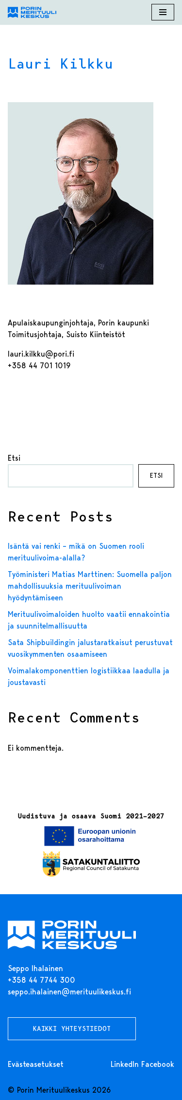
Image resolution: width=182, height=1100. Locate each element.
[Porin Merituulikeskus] (32, 12)
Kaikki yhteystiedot (72, 1028)
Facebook (157, 1064)
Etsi (14, 458)
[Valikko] (162, 12)
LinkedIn (125, 1064)
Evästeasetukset (36, 1064)
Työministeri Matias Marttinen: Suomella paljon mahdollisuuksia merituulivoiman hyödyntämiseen (90, 586)
